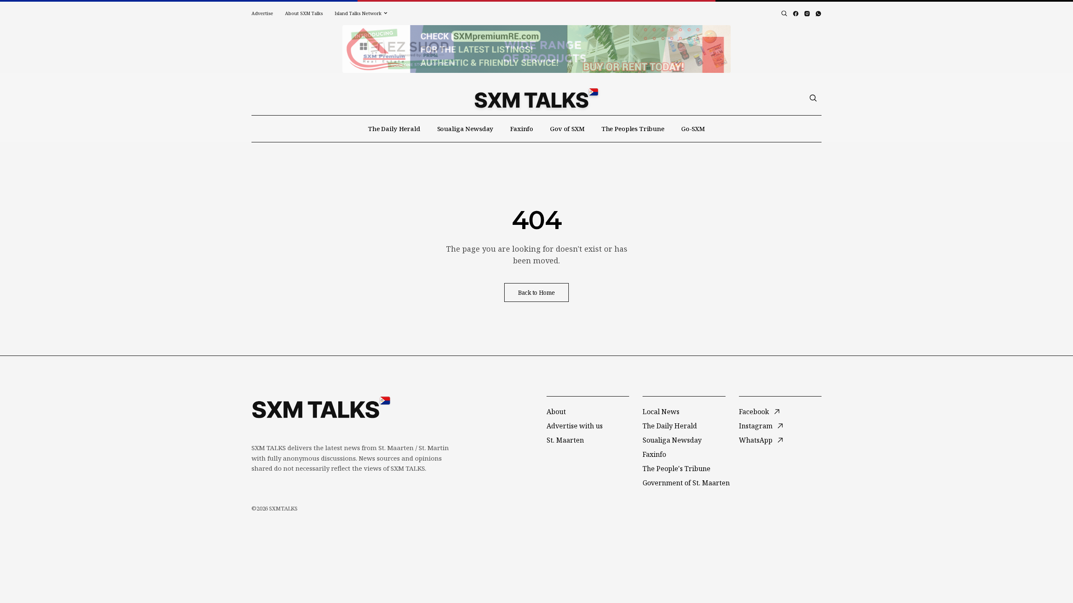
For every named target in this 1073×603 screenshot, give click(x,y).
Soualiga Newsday (465, 128)
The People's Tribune (676, 468)
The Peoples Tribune (632, 128)
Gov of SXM (567, 128)
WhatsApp (755, 440)
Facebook (754, 411)
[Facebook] (796, 13)
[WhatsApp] (818, 13)
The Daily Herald (394, 128)
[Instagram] (807, 13)
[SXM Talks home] (536, 98)
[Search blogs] (784, 13)
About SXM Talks (304, 13)
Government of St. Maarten (686, 482)
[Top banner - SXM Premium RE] (536, 49)
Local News (661, 411)
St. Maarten (565, 440)
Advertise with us (575, 425)
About (556, 411)
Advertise (262, 13)
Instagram (755, 425)
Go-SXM (693, 128)
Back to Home (536, 292)
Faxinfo (521, 128)
